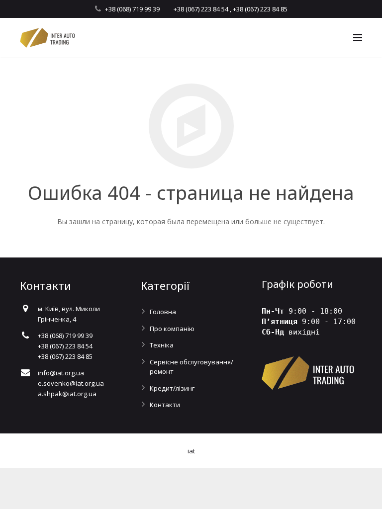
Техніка (162, 344)
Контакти (165, 404)
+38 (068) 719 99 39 (132, 8)
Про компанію (172, 328)
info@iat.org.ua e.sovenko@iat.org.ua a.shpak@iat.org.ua (71, 383)
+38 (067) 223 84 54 (201, 8)
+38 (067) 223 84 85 (260, 8)
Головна (163, 311)
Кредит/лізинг (172, 388)
